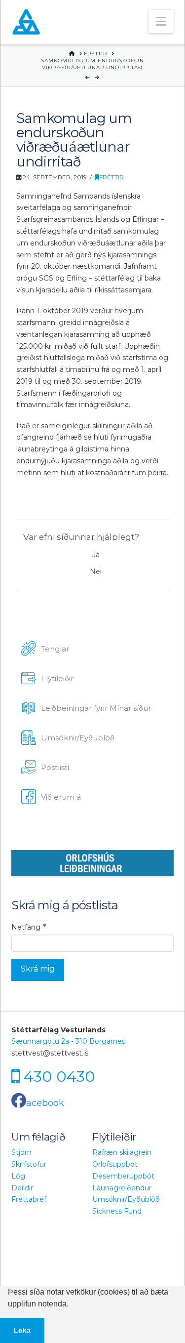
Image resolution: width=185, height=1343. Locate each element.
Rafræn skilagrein (121, 1152)
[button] (161, 21)
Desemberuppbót (123, 1176)
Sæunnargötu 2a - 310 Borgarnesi (69, 1041)
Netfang (28, 927)
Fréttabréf (28, 1199)
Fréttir (111, 177)
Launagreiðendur (121, 1187)
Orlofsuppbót (115, 1164)
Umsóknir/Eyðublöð (126, 1199)
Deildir (22, 1187)
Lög (18, 1176)
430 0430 (59, 1076)
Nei (96, 571)
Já (96, 554)
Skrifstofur (28, 1164)
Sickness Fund (117, 1211)
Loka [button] (22, 1330)
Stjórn (21, 1152)
